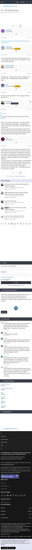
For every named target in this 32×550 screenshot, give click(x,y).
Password (3, 272)
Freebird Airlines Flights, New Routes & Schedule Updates (16, 193)
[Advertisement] (16, 19)
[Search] (30, 2)
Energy (29, 517)
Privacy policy (4, 442)
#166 (30, 145)
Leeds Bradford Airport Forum (17, 187)
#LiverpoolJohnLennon (7, 388)
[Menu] (2, 2)
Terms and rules (4, 439)
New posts (3, 483)
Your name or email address (8, 266)
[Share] (27, 38)
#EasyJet (3, 397)
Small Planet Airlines (10, 201)
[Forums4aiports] (16, 310)
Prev (13, 26)
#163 (30, 73)
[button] (16, 433)
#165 (30, 109)
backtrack (7, 217)
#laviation (3, 405)
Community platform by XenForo (15, 529)
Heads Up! (6, 319)
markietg (7, 196)
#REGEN (3, 401)
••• (30, 329)
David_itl (6, 322)
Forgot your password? (7, 277)
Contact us (3, 436)
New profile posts (5, 486)
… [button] (18, 26)
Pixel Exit (8, 534)
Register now (22, 285)
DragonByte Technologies (9, 532)
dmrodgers (4, 12)
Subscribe (4, 312)
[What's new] (27, 2)
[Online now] (4, 104)
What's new (4, 479)
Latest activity (4, 488)
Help (2, 445)
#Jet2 (2, 392)
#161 (30, 37)
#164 (30, 92)
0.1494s (21, 536)
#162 (30, 54)
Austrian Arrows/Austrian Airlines (14, 216)
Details (17, 532)
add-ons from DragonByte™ (20, 530)
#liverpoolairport (5, 384)
